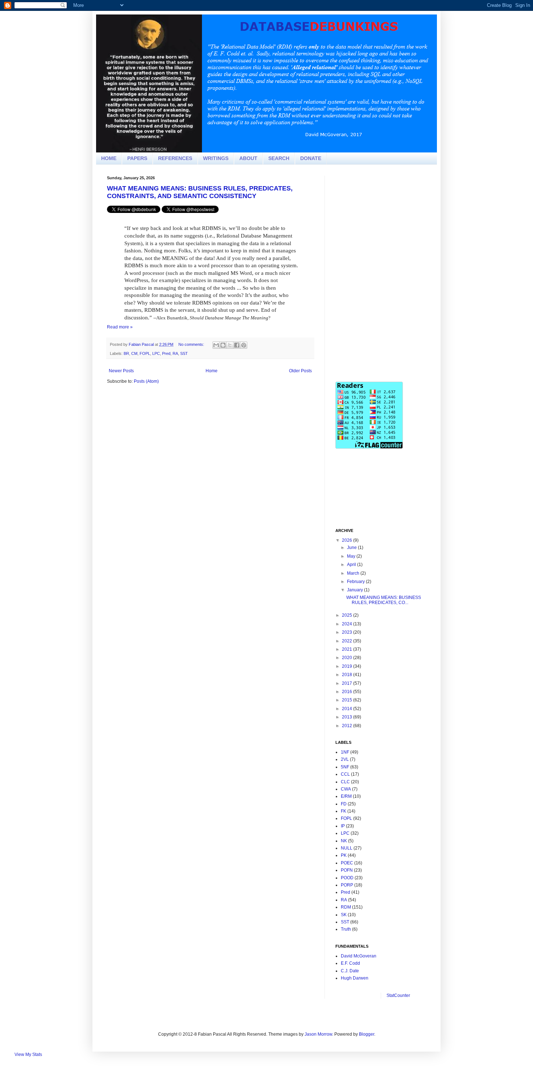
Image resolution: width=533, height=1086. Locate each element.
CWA (346, 789)
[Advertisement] (389, 221)
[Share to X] (230, 345)
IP (343, 826)
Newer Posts (121, 370)
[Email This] (216, 345)
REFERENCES (175, 158)
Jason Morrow (318, 1034)
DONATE (310, 158)
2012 (347, 725)
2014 (347, 708)
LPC (156, 353)
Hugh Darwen (354, 978)
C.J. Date (350, 970)
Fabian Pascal (142, 344)
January (355, 589)
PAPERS (137, 158)
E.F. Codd (350, 963)
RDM (346, 907)
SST (184, 353)
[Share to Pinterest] (243, 345)
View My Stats (28, 1054)
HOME (108, 158)
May (351, 556)
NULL (346, 848)
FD (344, 803)
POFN (347, 870)
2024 (347, 623)
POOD (347, 877)
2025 (347, 615)
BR (126, 353)
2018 (347, 674)
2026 (347, 540)
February (356, 581)
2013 (347, 717)
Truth (346, 929)
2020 (347, 657)
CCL (345, 774)
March (353, 573)
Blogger (366, 1034)
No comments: (191, 344)
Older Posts (300, 370)
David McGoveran (358, 956)
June (352, 547)
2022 (347, 640)
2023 (347, 632)
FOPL (145, 353)
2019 (347, 666)
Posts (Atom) (146, 381)
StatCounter (398, 995)
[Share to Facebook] (236, 345)
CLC (345, 781)
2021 (347, 649)
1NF (345, 752)
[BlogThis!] (223, 345)
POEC (347, 862)
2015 (347, 700)
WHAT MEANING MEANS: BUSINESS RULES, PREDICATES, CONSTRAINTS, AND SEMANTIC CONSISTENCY (200, 192)
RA (175, 353)
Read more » (120, 327)
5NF (345, 767)
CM (134, 353)
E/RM (346, 796)
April (352, 564)
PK (344, 855)
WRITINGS (215, 158)
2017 (347, 683)
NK (344, 840)
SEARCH (278, 158)
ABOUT (248, 158)
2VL (345, 759)
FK (343, 811)
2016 (347, 691)
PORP (347, 885)
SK (344, 914)
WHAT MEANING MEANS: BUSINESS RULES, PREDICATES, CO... (383, 600)
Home (212, 370)
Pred (166, 353)
